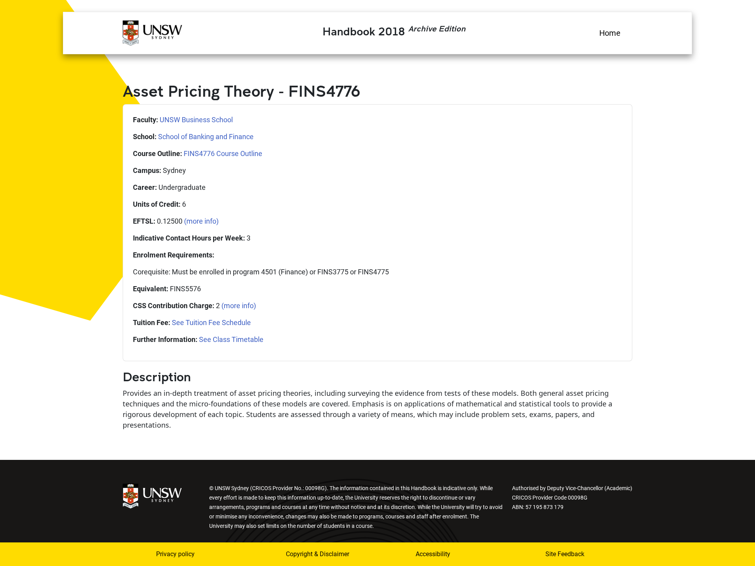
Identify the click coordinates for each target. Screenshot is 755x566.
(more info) (201, 221)
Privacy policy (175, 554)
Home (610, 33)
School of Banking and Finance (206, 136)
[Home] (152, 31)
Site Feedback (564, 554)
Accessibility (433, 554)
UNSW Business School (196, 120)
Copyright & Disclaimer (317, 554)
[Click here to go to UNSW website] (152, 495)
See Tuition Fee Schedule (211, 322)
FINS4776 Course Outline (223, 153)
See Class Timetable (231, 339)
